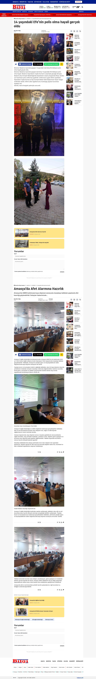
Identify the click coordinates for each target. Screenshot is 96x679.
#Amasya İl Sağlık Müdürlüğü (22, 619)
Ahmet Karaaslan (77, 672)
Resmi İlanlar (77, 667)
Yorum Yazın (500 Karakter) (20, 259)
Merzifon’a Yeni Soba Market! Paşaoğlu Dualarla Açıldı (78, 58)
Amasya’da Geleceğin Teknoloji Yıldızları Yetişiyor (77, 341)
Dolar (41, 6)
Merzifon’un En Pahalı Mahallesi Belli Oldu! (78, 80)
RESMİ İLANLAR (17, 11)
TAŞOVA (30, 2)
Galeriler (28, 285)
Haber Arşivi (30, 667)
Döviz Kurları (61, 667)
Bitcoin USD (65, 6)
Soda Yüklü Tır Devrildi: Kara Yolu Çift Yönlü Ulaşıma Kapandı (78, 370)
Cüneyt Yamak (62, 672)
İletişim (20, 667)
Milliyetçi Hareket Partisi (49, 672)
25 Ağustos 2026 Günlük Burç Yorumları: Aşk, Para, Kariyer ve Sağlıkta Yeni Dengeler (78, 66)
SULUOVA (46, 2)
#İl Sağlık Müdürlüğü (37, 619)
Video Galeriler (46, 667)
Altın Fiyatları (69, 667)
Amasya (51, 299)
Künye (15, 667)
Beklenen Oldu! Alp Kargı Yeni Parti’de (77, 36)
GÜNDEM (30, 11)
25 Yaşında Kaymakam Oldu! (77, 44)
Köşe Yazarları (54, 667)
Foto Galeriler (38, 667)
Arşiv (25, 667)
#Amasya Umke (49, 619)
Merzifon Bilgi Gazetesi (20, 18)
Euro (48, 6)
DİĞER (46, 11)
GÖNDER (62, 272)
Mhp (41, 672)
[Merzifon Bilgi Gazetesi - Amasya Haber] (20, 661)
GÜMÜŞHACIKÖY (64, 2)
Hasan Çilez (70, 672)
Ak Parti (25, 672)
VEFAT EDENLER (38, 11)
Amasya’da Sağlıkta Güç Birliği (78, 73)
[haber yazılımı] (80, 677)
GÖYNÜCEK (38, 2)
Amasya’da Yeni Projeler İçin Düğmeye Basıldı (78, 334)
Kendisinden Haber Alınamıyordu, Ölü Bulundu (78, 87)
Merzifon (19, 672)
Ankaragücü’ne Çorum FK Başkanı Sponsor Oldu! (78, 102)
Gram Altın (57, 6)
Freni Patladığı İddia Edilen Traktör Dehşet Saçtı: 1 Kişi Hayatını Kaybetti (78, 95)
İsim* (15, 253)
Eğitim (57, 672)
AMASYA (16, 2)
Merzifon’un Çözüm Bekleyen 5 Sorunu (77, 51)
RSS (15, 677)
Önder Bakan (31, 672)
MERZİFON (23, 2)
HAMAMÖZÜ (54, 2)
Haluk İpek (37, 672)
